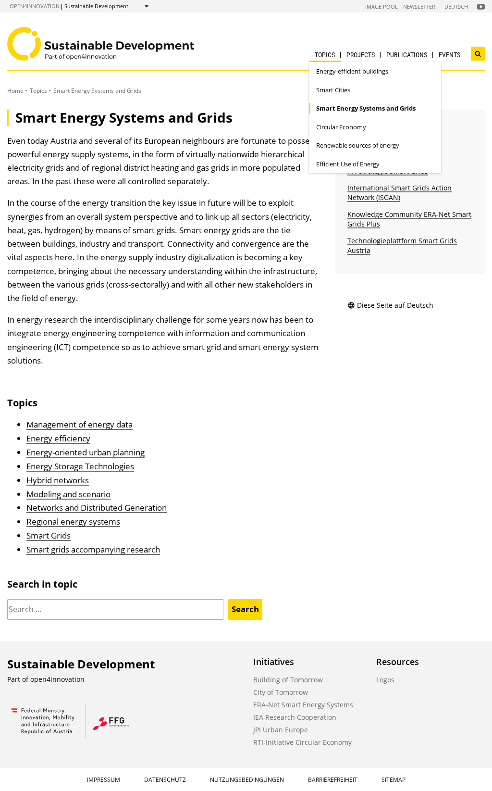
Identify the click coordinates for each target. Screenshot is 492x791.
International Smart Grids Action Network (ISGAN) (399, 192)
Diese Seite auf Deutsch (395, 305)
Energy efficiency (58, 438)
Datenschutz (165, 780)
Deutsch (456, 6)
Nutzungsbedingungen (247, 780)
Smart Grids (48, 535)
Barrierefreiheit (332, 780)
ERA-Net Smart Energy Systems (303, 704)
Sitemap (393, 780)
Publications (406, 55)
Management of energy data (79, 424)
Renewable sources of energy (357, 145)
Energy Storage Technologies (80, 466)
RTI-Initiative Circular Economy (302, 742)
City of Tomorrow (280, 692)
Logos (385, 679)
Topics (325, 55)
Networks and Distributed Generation (96, 507)
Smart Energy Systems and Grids (366, 108)
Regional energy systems (73, 521)
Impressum (103, 780)
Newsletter (419, 6)
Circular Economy (341, 127)
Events (449, 55)
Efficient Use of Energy (348, 164)
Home (15, 91)
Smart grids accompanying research (93, 549)
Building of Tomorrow (288, 679)
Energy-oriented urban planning (85, 452)
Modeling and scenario (68, 494)
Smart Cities (333, 90)
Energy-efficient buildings (352, 71)
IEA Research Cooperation (294, 717)
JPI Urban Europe (280, 729)
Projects (360, 55)
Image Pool (381, 6)
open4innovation (35, 6)
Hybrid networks (57, 480)
